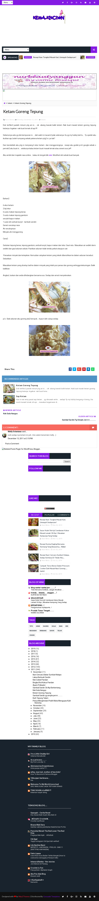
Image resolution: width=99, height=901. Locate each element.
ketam (10, 103)
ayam (38, 626)
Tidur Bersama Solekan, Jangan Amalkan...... (47, 590)
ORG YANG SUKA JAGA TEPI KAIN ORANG (46, 786)
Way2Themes (24, 896)
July (35, 716)
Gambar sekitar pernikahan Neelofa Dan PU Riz (48, 827)
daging (45, 626)
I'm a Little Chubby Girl (40, 754)
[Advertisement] (49, 37)
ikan (60, 626)
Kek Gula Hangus (39, 690)
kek (66, 626)
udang (32, 635)
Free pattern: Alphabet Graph (41, 870)
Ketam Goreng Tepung (27, 385)
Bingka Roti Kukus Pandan (43, 682)
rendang (43, 631)
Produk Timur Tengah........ (42, 611)
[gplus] (72, 2)
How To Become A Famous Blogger (44, 774)
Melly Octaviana (14, 432)
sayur (52, 631)
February (37, 729)
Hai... (32, 780)
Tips (31, 626)
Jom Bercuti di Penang (39, 864)
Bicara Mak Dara (38, 825)
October (36, 708)
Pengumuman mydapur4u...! (41, 607)
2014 (33, 662)
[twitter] (63, 2)
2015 (33, 659)
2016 (33, 656)
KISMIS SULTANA (37, 613)
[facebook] (67, 2)
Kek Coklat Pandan (40, 680)
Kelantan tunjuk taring (39, 792)
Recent (35, 515)
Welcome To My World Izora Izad (45, 784)
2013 (33, 664)
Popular (50, 515)
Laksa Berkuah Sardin (41, 677)
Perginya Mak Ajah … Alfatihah (42, 835)
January (36, 732)
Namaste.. (34, 882)
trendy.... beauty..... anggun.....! (44, 593)
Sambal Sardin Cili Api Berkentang (46, 688)
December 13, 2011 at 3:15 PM (20, 438)
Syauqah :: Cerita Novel (40, 813)
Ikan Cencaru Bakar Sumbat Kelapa (47, 675)
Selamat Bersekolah (38, 756)
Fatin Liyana (36, 853)
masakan (33, 631)
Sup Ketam (21, 396)
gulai (54, 626)
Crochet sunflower (37, 821)
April (35, 724)
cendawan (80, 57)
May (35, 721)
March (36, 726)
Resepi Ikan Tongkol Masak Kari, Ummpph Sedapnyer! (44, 57)
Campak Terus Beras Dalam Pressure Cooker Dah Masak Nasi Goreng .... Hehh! (54, 568)
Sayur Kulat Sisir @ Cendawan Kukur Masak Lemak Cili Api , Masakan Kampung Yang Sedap (54, 533)
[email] (85, 2)
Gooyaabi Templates (51, 896)
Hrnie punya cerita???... (39, 768)
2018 (33, 651)
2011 (33, 669)
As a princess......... (39, 760)
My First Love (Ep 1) (38, 762)
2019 (33, 649)
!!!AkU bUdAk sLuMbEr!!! (41, 790)
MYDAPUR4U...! (37, 605)
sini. (50, 155)
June (35, 718)
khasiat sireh (35, 876)
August (36, 713)
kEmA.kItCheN (37, 598)
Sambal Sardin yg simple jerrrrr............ (47, 695)
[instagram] (76, 2)
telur (59, 631)
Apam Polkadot (39, 685)
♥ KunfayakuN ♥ (37, 880)
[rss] (81, 2)
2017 (33, 654)
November (37, 705)
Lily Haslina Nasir (38, 845)
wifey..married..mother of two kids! (45, 772)
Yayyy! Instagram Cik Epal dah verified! (45, 841)
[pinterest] (94, 2)
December (37, 672)
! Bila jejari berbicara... (40, 778)
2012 (33, 667)
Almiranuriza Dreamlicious (42, 766)
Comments (64, 515)
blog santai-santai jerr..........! (43, 588)
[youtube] (90, 2)
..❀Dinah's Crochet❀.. (40, 819)
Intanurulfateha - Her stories (43, 862)
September (38, 711)
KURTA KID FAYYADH (39, 595)
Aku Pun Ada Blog (38, 874)
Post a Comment (12, 444)
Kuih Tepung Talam (40, 698)
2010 (33, 734)
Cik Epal (34, 839)
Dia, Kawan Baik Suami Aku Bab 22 (43, 815)
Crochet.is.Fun (37, 868)
